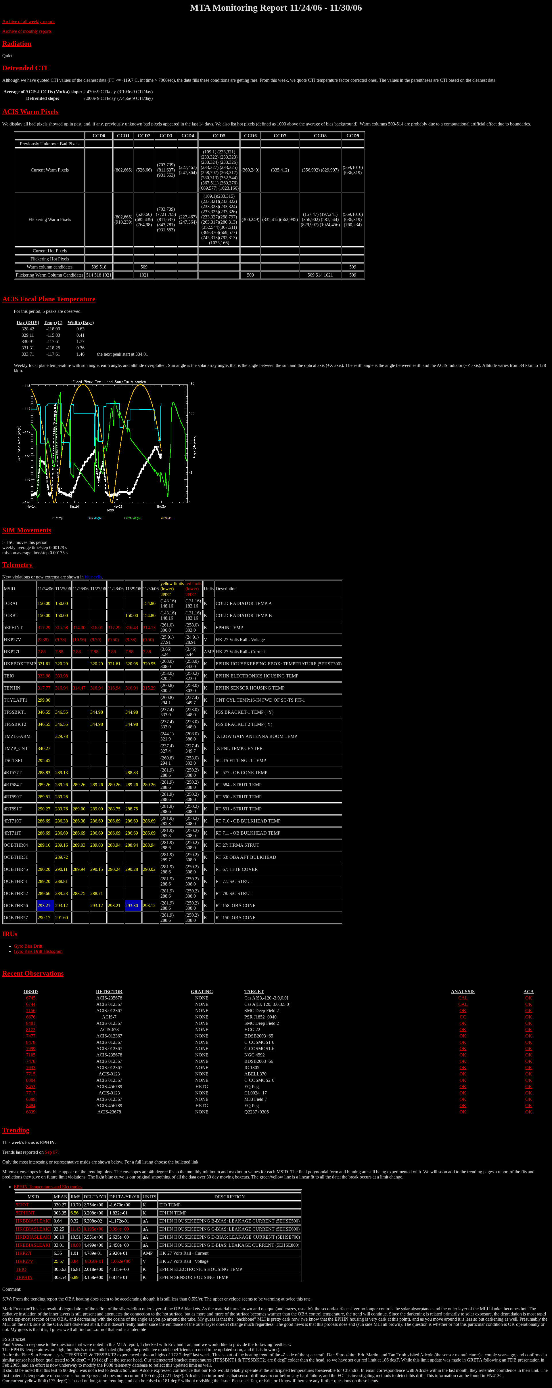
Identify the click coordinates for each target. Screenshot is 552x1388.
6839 (30, 1111)
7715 (30, 1073)
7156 (30, 1010)
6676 (30, 1016)
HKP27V (24, 1261)
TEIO (21, 1269)
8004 (30, 1080)
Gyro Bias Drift (28, 946)
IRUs (9, 934)
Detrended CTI (24, 68)
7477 (30, 1035)
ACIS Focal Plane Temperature (48, 299)
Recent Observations (33, 973)
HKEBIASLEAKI (33, 1245)
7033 (30, 1067)
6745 (30, 997)
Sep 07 (51, 1152)
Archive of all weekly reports (28, 21)
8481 (30, 1023)
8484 (30, 1105)
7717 (30, 1092)
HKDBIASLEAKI (33, 1237)
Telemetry (17, 564)
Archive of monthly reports (26, 31)
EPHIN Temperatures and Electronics (48, 1186)
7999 (30, 1048)
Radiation (16, 43)
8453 (30, 1086)
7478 (30, 1061)
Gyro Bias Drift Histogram (38, 951)
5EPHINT (25, 1212)
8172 (30, 1029)
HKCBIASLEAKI (33, 1229)
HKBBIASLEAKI (33, 1220)
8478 (30, 1042)
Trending (15, 1130)
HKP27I (23, 1253)
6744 (30, 1004)
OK (528, 997)
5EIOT (22, 1204)
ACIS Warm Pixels (30, 111)
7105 (30, 1054)
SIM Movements (26, 530)
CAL (463, 997)
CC (463, 1016)
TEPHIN (24, 1277)
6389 (30, 1099)
